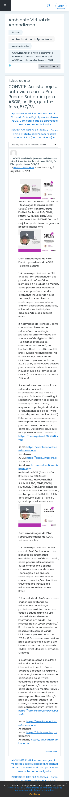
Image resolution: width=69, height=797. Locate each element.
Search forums (49, 66)
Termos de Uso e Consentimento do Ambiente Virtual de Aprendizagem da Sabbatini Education (34, 788)
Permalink (51, 751)
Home (16, 32)
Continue (34, 794)
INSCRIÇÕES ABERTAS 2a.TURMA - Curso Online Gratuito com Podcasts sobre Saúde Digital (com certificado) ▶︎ (35, 134)
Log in (61, 5)
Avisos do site (20, 46)
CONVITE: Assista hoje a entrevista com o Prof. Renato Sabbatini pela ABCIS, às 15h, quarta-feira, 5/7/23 (32, 56)
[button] (11, 67)
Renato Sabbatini (23, 167)
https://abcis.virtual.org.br (41, 457)
